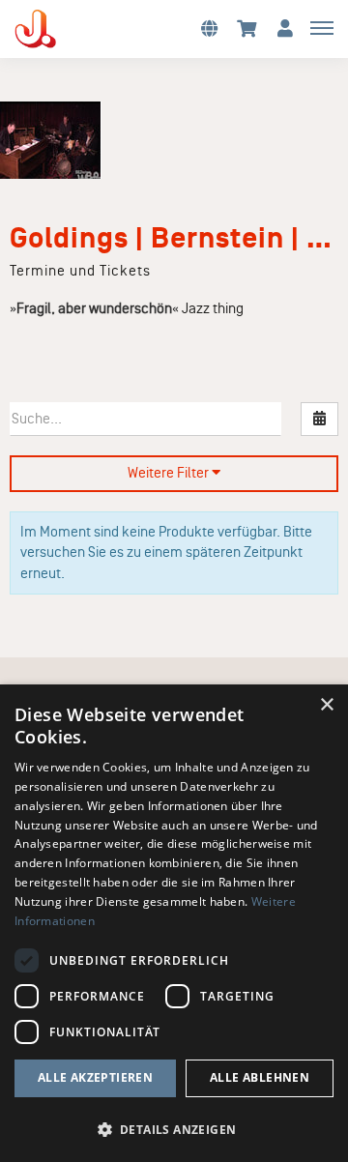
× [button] (326, 705)
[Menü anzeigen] (322, 27)
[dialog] (174, 923)
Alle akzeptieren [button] (95, 1077)
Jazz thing (213, 308)
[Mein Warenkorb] (247, 27)
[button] (208, 27)
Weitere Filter (170, 472)
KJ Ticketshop (68, 29)
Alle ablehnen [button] (259, 1077)
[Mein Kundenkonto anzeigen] (285, 27)
